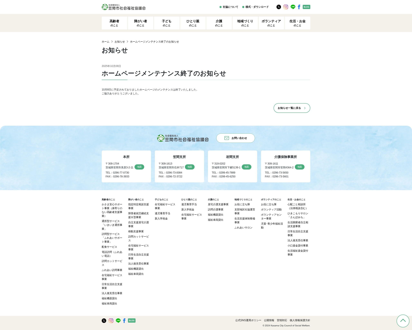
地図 (139, 166)
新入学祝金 (161, 218)
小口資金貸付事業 (298, 245)
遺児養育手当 (162, 213)
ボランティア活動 (271, 209)
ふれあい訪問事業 (112, 270)
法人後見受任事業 (112, 293)
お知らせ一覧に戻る (289, 108)
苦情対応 (282, 320)
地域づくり (245, 23)
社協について (230, 6)
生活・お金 (298, 23)
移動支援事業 (136, 231)
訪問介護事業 (215, 209)
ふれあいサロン (243, 227)
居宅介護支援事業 (218, 204)
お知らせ (120, 41)
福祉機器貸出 (109, 298)
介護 (219, 23)
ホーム (105, 41)
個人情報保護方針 (300, 320)
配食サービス (109, 246)
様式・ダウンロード (257, 6)
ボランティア (271, 23)
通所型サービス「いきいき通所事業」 (112, 225)
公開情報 (269, 320)
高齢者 (114, 23)
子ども (167, 23)
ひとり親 (193, 23)
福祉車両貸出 (109, 303)
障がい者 (140, 23)
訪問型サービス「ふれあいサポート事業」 (112, 238)
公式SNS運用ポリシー (248, 320)
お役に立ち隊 (242, 204)
